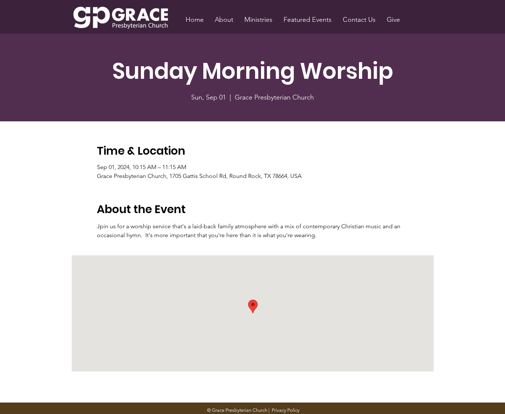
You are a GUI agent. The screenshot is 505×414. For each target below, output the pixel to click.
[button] (224, 19)
